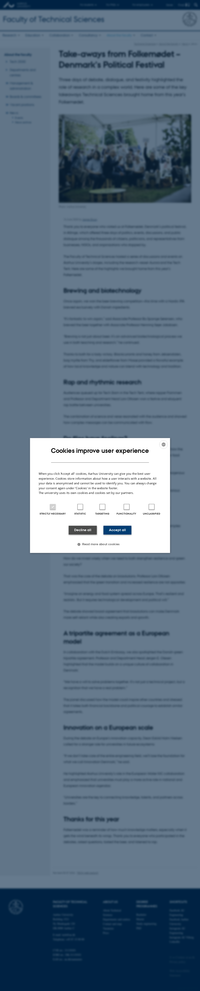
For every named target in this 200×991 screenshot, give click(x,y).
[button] (100, 544)
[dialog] (100, 495)
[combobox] (163, 444)
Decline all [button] (82, 530)
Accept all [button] (117, 530)
